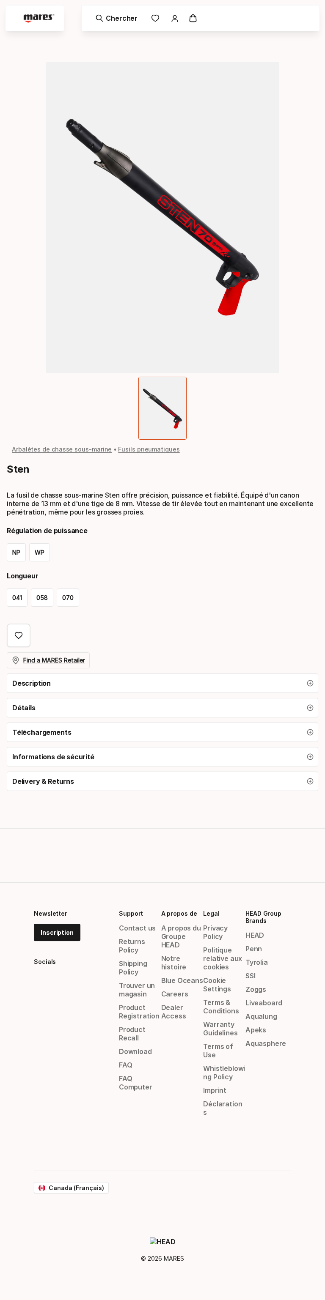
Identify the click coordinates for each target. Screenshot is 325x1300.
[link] (155, 18)
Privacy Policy (215, 932)
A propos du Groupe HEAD (181, 936)
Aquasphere (265, 1043)
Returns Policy (132, 945)
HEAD (254, 935)
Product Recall (132, 1033)
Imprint (214, 1090)
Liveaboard (263, 1003)
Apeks (255, 1030)
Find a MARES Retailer (54, 660)
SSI (250, 976)
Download (135, 1051)
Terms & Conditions (221, 1006)
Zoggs (255, 989)
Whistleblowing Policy (224, 1072)
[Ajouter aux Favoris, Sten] (18, 635)
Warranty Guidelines (220, 1028)
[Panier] (193, 18)
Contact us (137, 928)
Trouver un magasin (137, 989)
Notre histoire (174, 962)
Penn (253, 948)
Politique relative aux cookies (222, 958)
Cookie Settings (217, 984)
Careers (174, 994)
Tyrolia (256, 962)
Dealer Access (173, 1011)
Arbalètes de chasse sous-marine (62, 449)
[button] (162, 683)
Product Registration (139, 1011)
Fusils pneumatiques (148, 449)
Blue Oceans (182, 980)
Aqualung (261, 1016)
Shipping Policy (133, 967)
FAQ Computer (135, 1082)
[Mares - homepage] (38, 18)
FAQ (125, 1065)
